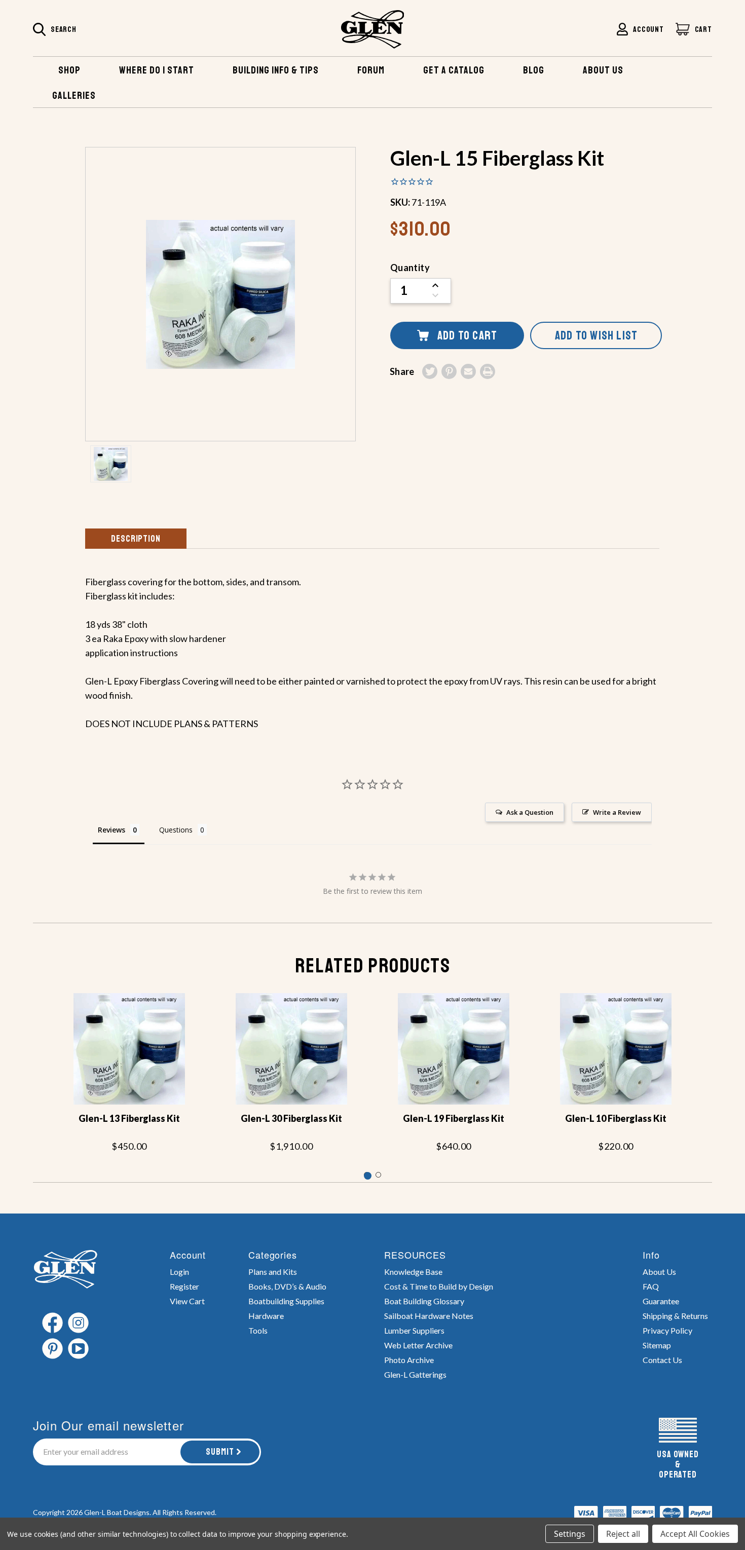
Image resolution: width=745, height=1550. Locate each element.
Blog (533, 70)
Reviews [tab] (111, 830)
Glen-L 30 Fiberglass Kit (291, 1118)
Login (179, 1271)
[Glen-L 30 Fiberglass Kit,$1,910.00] (291, 1049)
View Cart (187, 1301)
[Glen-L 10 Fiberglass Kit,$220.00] (615, 1049)
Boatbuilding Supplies (286, 1301)
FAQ (651, 1286)
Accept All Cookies (695, 1533)
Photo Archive (409, 1360)
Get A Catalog (454, 70)
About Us (659, 1271)
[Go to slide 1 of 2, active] (366, 1175)
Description (136, 538)
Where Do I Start (156, 70)
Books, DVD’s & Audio (287, 1286)
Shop (69, 70)
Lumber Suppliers (414, 1330)
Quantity (410, 267)
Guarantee (661, 1301)
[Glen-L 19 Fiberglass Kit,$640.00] (453, 1049)
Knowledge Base (413, 1271)
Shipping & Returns (675, 1315)
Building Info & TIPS (276, 70)
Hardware (266, 1315)
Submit (220, 1451)
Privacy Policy (667, 1330)
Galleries (74, 95)
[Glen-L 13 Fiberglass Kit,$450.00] (129, 1049)
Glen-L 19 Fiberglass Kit (453, 1118)
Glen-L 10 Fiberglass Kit (615, 1118)
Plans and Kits (272, 1271)
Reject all (623, 1533)
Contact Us (662, 1360)
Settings (569, 1533)
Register (184, 1286)
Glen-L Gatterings (415, 1374)
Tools (258, 1330)
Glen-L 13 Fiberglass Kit (129, 1118)
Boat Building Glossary (424, 1301)
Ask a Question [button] (529, 812)
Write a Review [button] (617, 812)
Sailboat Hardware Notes (428, 1315)
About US (603, 70)
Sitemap (657, 1345)
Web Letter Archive (418, 1345)
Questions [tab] (176, 830)
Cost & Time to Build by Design (438, 1286)
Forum (371, 70)
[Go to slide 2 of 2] (378, 1175)
